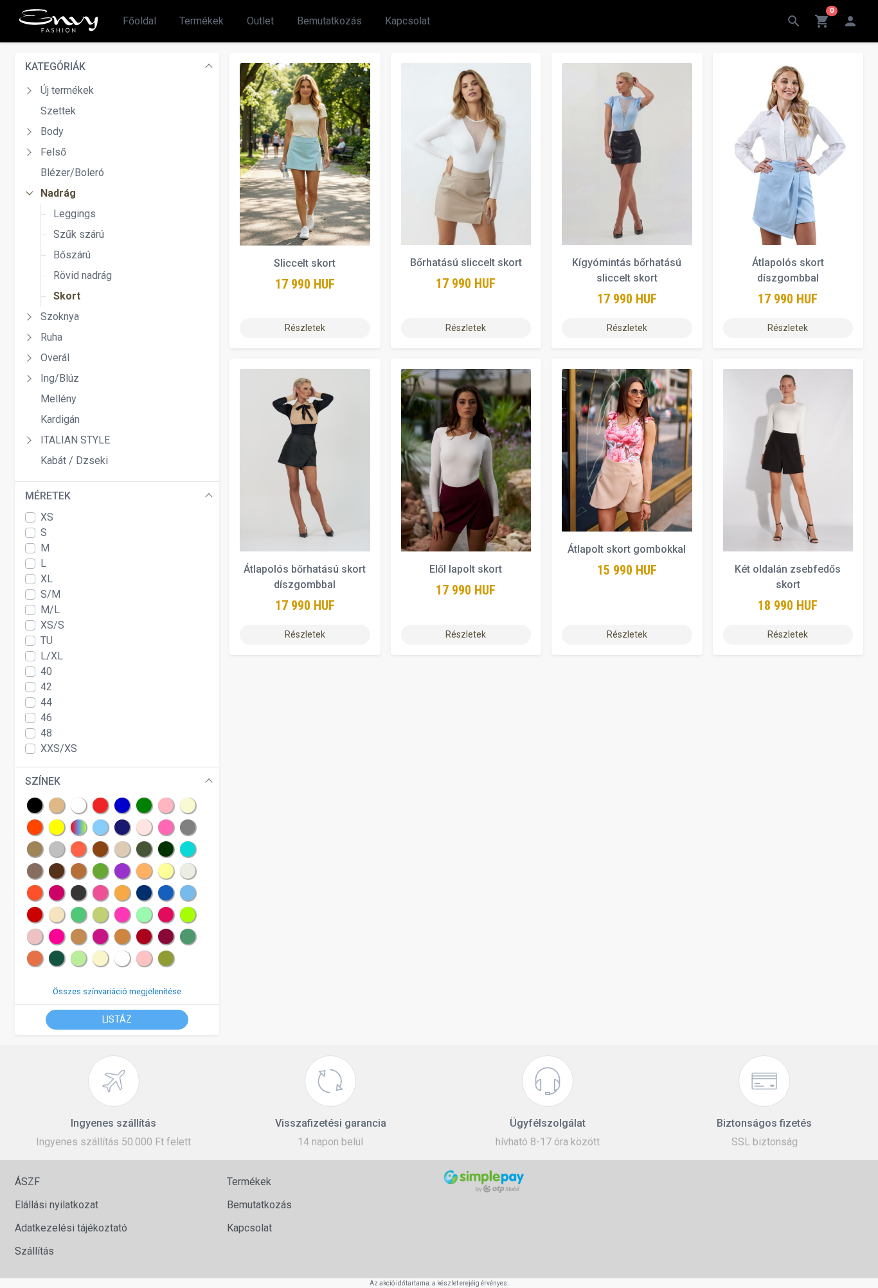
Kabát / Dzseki (74, 460)
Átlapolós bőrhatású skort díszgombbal (305, 577)
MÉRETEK (48, 496)
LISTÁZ (117, 1019)
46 (46, 717)
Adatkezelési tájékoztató (71, 1228)
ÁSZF (27, 1182)
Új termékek (67, 90)
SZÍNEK (42, 781)
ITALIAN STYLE (75, 440)
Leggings (74, 214)
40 (46, 671)
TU (46, 640)
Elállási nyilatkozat (56, 1205)
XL (46, 579)
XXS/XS (58, 748)
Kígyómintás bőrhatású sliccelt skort (626, 270)
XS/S (52, 625)
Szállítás (34, 1251)
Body (52, 131)
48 (46, 733)
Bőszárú (72, 255)
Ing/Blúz (59, 378)
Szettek (58, 111)
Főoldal (139, 21)
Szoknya (59, 316)
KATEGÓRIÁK (55, 66)
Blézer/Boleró (72, 172)
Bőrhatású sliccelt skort (466, 262)
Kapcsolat (407, 21)
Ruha (51, 337)
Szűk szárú (78, 234)
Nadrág (58, 193)
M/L (50, 610)
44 (46, 702)
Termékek (201, 21)
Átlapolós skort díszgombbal (788, 270)
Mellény (58, 399)
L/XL (51, 656)
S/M (50, 594)
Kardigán (60, 419)
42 (46, 687)
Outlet (260, 21)
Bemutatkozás (329, 21)
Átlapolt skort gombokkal (627, 549)
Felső (53, 152)
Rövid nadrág (82, 275)
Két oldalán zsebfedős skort (788, 577)
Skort (66, 296)
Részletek (305, 328)
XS (46, 517)
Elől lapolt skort (465, 569)
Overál (54, 358)
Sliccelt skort (305, 263)
